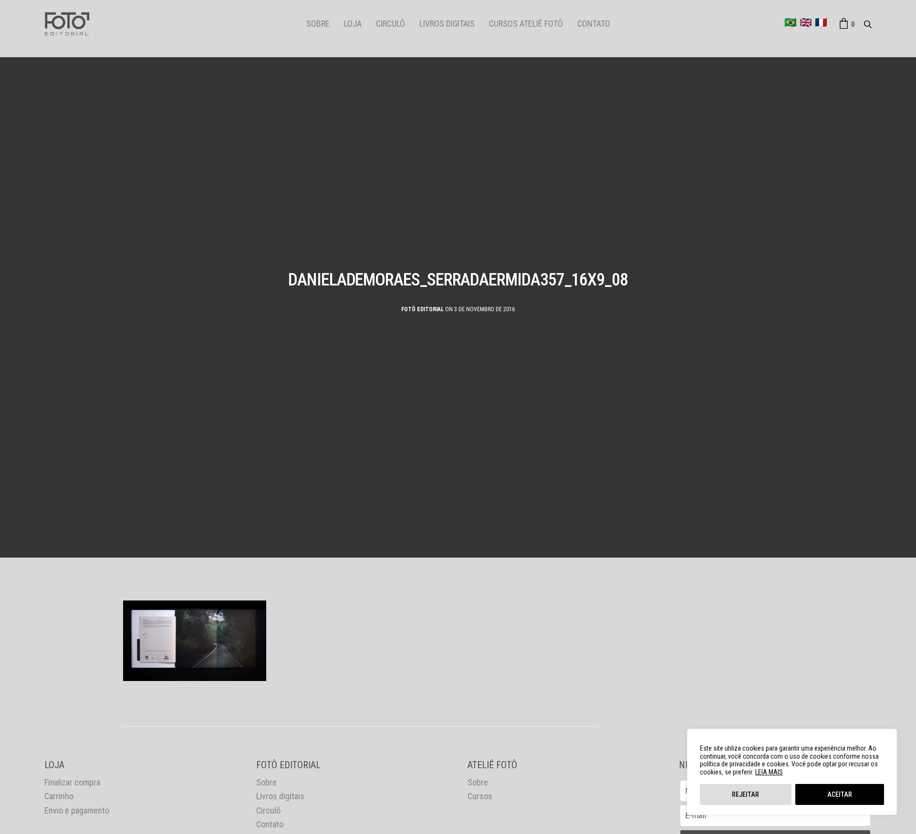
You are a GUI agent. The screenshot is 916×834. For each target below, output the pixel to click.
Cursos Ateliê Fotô (526, 24)
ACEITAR (839, 794)
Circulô (390, 24)
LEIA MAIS (769, 772)
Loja (353, 24)
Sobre (318, 24)
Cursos (480, 796)
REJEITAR (745, 794)
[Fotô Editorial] (67, 24)
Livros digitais (447, 24)
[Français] (821, 22)
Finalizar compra (72, 782)
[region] (792, 772)
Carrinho (58, 796)
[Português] (790, 22)
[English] (806, 22)
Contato (593, 24)
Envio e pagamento (76, 810)
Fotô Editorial (422, 309)
